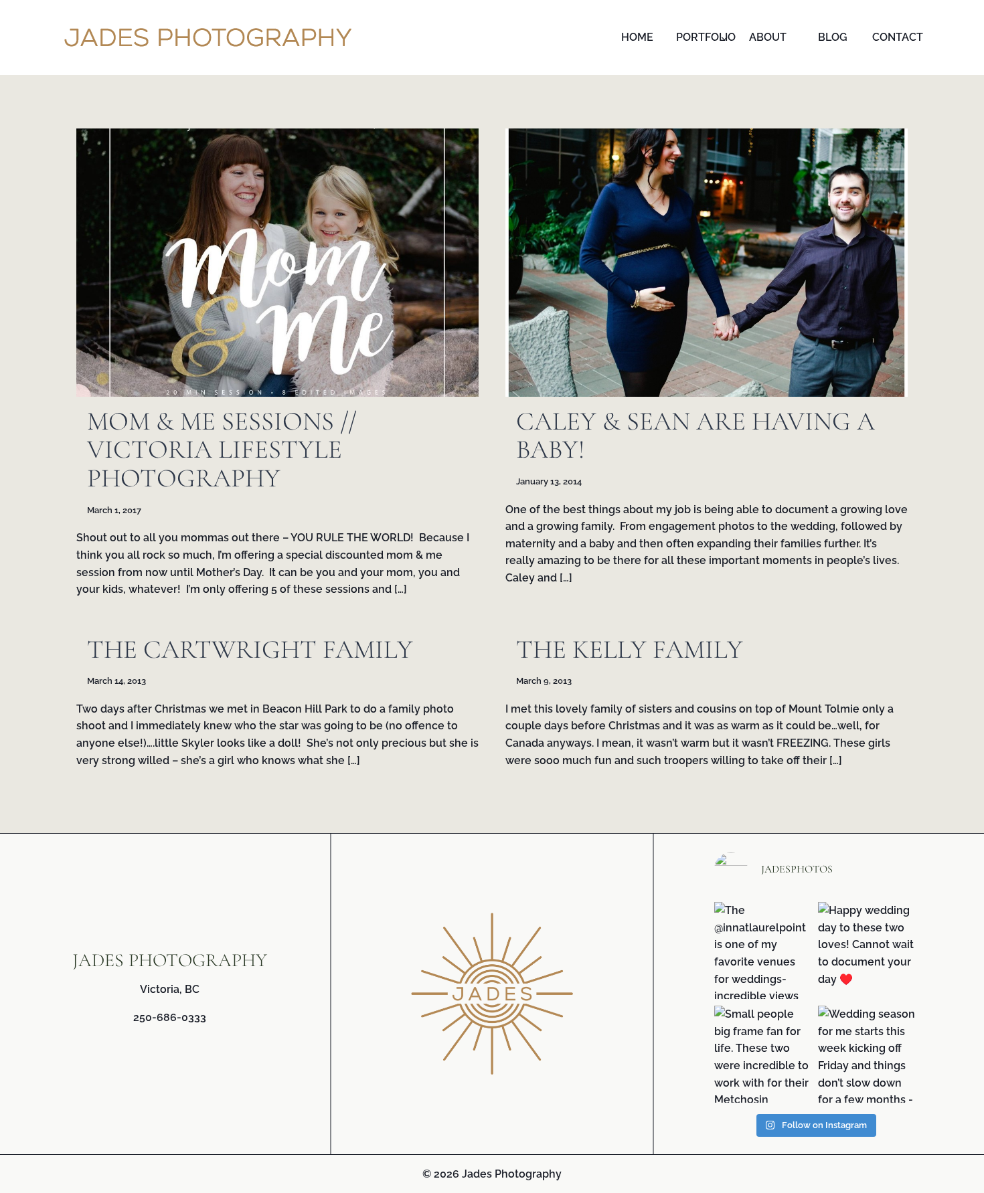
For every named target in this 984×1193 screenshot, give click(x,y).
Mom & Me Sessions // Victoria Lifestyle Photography (222, 449)
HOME (637, 37)
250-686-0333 (169, 1017)
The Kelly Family (629, 649)
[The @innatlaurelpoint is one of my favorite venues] (762, 950)
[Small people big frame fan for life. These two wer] (762, 1054)
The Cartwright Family (250, 649)
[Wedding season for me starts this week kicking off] (866, 1054)
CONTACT (897, 37)
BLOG (832, 37)
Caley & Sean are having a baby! (695, 435)
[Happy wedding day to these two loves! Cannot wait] (866, 950)
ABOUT (768, 37)
